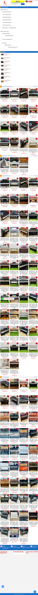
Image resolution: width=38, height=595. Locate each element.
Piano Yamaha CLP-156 (14, 132)
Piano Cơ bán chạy (5, 31)
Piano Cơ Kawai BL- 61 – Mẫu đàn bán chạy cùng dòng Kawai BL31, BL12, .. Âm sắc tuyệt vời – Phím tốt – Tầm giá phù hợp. (14, 507)
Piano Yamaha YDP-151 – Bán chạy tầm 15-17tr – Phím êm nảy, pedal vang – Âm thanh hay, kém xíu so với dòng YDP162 (4, 339)
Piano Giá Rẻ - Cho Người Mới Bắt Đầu (9, 155)
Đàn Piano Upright (6, 33)
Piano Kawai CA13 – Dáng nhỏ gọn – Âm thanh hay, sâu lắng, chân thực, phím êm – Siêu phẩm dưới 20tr (33, 240)
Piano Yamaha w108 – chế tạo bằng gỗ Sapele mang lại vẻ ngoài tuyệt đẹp (23, 424)
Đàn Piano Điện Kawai (7, 14)
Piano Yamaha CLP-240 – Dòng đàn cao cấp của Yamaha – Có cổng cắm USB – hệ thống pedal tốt (33, 256)
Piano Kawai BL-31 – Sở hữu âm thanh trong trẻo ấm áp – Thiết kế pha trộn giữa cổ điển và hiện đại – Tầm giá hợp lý (23, 523)
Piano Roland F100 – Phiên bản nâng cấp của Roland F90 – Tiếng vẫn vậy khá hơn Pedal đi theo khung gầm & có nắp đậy (14, 322)
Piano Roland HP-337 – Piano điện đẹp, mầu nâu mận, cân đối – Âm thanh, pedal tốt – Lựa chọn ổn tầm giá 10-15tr (33, 273)
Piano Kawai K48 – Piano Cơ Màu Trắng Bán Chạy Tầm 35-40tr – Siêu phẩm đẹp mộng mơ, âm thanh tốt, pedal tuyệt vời (14, 523)
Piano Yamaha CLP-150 (33, 132)
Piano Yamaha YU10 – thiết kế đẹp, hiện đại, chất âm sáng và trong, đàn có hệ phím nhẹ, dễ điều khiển (23, 490)
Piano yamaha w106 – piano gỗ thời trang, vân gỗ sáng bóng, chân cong (33, 424)
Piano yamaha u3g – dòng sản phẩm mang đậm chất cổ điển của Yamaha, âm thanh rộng (4, 456)
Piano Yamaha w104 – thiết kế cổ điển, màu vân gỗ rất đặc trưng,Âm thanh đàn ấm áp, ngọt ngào (23, 474)
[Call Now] (2, 299)
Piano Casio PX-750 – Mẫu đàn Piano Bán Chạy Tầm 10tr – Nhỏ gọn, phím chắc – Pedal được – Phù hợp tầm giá (4, 306)
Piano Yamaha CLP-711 (7, 53)
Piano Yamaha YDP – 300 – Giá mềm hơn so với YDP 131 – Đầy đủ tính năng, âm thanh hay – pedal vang (14, 355)
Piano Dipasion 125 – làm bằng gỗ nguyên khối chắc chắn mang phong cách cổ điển (14, 440)
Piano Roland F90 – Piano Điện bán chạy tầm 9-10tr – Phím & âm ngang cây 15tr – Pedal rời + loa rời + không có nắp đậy (14, 338)
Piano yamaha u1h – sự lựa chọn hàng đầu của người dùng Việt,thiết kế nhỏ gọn (33, 440)
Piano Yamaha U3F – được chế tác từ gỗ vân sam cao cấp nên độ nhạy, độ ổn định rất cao (23, 440)
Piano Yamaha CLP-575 (7, 65)
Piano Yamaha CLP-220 (4, 132)
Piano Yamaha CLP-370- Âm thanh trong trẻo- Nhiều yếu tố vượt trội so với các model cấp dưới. (23, 150)
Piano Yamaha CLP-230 (7, 80)
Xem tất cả (35, 86)
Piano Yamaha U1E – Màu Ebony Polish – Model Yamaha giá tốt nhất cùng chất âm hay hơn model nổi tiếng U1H (4, 523)
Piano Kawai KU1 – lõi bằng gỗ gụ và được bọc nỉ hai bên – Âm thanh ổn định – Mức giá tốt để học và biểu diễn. (23, 507)
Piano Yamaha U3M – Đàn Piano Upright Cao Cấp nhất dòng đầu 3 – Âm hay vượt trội (14, 539)
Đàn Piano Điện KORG (7, 17)
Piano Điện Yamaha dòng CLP (12, 47)
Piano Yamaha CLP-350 (7, 76)
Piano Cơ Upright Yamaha (7, 39)
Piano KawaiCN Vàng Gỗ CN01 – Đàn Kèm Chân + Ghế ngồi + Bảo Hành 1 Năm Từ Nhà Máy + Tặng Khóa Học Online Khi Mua (23, 170)
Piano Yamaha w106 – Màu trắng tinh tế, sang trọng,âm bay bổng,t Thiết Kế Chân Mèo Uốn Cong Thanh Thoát (4, 474)
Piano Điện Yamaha (7, 45)
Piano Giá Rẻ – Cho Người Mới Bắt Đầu (9, 27)
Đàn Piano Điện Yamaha (7, 22)
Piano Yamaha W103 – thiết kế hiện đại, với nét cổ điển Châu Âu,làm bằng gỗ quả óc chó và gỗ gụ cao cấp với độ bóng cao (4, 490)
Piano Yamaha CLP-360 (7, 72)
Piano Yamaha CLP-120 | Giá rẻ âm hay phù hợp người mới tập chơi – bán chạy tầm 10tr (14, 149)
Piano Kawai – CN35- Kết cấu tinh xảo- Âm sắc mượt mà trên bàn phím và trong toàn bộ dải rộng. (33, 223)
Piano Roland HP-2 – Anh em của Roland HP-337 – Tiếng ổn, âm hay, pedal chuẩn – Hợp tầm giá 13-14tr (14, 273)
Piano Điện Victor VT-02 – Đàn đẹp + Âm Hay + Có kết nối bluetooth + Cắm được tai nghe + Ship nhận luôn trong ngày (14, 170)
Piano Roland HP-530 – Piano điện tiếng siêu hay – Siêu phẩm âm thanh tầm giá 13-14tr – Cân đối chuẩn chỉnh (23, 273)
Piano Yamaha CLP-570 (4, 148)
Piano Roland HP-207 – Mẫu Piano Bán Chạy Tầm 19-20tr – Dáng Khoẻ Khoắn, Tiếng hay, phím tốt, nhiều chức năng (33, 289)
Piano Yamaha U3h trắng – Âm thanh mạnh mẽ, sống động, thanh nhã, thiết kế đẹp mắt (23, 456)
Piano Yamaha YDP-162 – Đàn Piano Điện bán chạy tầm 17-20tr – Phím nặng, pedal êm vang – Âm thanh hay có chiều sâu (23, 339)
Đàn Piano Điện (4, 9)
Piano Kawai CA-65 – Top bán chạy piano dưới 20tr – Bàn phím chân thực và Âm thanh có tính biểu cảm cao (23, 240)
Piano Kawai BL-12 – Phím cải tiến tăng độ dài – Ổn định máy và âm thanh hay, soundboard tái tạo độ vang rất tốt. (33, 523)
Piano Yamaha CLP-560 (4, 115)
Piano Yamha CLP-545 (7, 61)
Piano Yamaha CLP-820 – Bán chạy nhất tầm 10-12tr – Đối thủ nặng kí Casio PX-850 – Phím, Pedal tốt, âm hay (23, 289)
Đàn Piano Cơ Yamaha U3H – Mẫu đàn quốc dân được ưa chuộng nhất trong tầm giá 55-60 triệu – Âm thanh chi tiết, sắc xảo (23, 540)
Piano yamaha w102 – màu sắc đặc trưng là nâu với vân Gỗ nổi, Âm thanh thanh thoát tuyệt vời (4, 424)
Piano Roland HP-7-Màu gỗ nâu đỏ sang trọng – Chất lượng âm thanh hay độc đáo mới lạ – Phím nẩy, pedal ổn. (4, 273)
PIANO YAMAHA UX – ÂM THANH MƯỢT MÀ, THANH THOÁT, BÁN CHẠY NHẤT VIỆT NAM (33, 490)
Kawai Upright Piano (10, 35)
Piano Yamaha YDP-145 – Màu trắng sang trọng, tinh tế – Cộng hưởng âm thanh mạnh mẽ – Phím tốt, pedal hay (4, 371)
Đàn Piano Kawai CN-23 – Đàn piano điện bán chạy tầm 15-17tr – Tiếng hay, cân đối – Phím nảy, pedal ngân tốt (33, 338)
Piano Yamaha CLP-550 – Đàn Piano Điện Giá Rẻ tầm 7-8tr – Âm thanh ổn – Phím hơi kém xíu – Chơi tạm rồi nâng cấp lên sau (14, 289)
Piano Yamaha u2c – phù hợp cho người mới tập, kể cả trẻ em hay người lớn (14, 456)
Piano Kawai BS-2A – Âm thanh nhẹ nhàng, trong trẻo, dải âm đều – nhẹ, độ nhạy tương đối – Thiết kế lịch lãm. (33, 507)
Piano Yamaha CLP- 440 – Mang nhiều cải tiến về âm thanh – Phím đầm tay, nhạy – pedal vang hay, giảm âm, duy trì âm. (14, 372)
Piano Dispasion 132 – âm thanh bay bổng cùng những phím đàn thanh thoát (5, 440)
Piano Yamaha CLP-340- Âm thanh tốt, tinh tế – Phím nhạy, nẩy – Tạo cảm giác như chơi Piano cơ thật (23, 256)
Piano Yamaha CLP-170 (23, 132)
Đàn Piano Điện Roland (7, 19)
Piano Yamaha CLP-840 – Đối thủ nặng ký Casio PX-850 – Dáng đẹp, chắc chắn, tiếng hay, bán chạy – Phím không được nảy (5, 322)
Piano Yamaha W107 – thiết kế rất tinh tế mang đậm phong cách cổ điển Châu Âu (14, 489)
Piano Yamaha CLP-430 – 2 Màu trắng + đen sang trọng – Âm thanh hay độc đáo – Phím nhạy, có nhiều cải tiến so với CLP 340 (33, 150)
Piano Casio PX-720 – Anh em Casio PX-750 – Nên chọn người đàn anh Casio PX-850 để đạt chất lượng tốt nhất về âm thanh (14, 306)
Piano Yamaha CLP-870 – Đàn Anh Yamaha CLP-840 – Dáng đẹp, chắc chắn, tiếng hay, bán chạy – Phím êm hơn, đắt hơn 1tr (23, 306)
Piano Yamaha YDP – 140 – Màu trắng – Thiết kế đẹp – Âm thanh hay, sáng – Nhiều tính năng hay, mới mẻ (5, 355)
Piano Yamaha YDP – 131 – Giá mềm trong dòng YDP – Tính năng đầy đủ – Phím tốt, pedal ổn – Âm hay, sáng (24, 355)
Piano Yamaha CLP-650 (7, 57)
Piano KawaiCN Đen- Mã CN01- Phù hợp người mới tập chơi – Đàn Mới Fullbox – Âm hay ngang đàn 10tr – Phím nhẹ (4, 170)
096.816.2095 (34, 547)
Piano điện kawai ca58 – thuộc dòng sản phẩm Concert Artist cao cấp (4, 255)
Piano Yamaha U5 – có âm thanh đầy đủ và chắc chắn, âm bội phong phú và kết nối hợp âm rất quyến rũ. (33, 474)
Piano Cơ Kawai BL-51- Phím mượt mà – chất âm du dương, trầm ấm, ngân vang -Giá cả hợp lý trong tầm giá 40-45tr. (4, 507)
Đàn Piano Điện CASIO (7, 11)
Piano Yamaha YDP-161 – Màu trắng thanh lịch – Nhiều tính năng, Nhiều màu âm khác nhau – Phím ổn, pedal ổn (33, 355)
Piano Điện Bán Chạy (7, 25)
